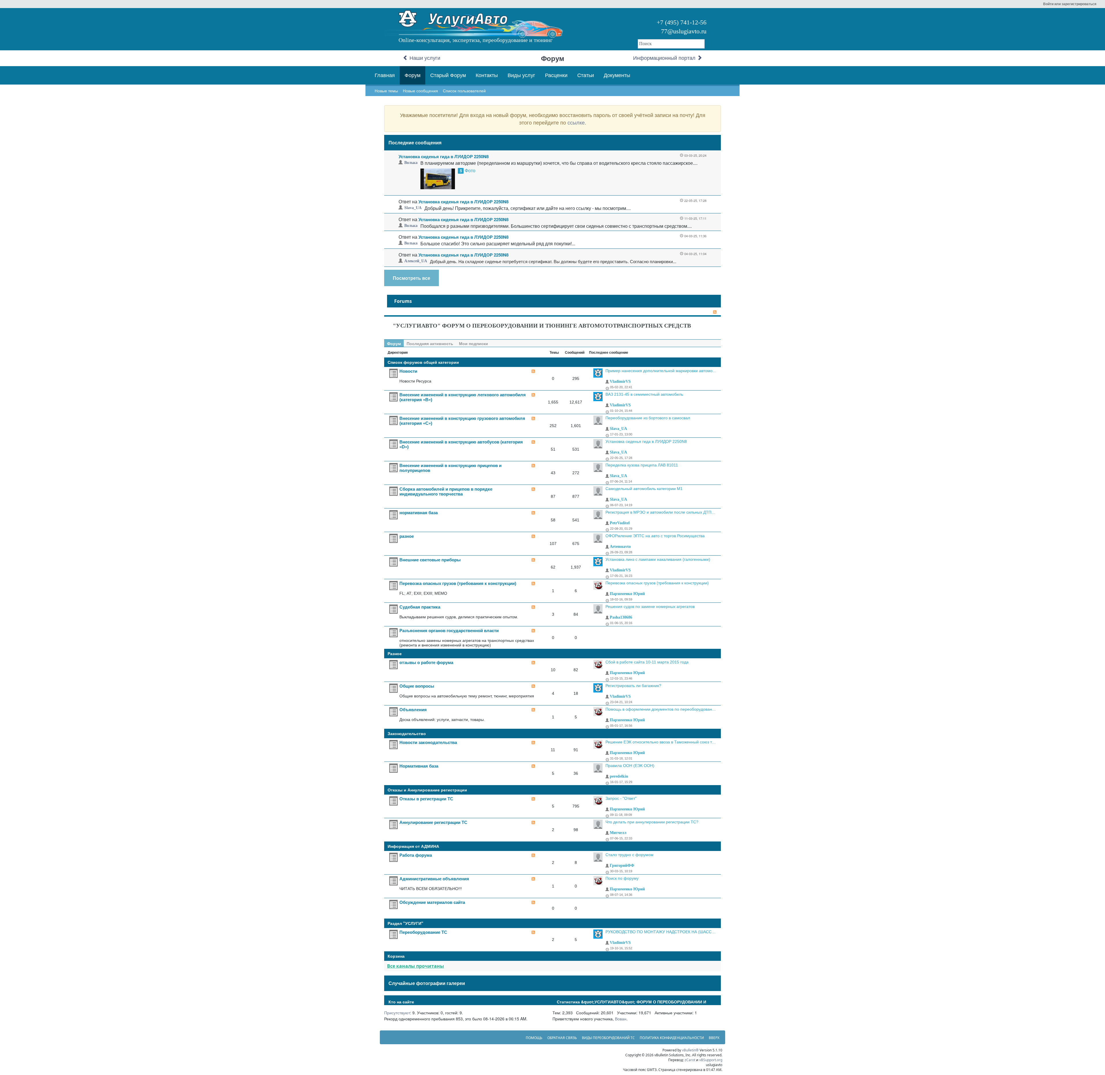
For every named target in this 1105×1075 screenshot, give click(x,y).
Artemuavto (620, 546)
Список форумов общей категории (423, 362)
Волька (411, 162)
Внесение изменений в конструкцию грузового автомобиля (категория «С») (462, 421)
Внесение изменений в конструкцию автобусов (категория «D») (461, 444)
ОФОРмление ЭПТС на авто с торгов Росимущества (655, 535)
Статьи (585, 75)
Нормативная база (418, 766)
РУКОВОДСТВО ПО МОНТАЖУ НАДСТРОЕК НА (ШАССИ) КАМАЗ (661, 931)
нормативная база (418, 512)
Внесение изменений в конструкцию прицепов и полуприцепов (450, 468)
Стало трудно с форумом (629, 854)
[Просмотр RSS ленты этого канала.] (713, 312)
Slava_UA (413, 208)
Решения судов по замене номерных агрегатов (650, 606)
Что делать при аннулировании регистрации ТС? (651, 822)
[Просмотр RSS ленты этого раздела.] (533, 371)
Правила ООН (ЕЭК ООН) (629, 765)
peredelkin (619, 776)
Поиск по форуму (622, 878)
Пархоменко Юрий (627, 594)
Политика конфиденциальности (672, 1037)
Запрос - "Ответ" (621, 798)
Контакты (487, 75)
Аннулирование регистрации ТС (433, 822)
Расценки (556, 75)
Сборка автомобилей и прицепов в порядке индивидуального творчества (445, 491)
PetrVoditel (620, 523)
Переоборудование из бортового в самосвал (647, 418)
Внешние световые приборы (430, 559)
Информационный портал (665, 58)
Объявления (413, 709)
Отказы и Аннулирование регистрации (427, 790)
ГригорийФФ (622, 865)
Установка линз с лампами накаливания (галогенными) (657, 559)
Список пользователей (464, 91)
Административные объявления (434, 878)
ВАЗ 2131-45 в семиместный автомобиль (644, 394)
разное (406, 536)
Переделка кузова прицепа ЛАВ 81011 (641, 465)
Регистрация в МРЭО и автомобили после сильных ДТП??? (661, 512)
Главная (385, 75)
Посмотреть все (411, 278)
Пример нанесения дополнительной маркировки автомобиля (661, 370)
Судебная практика (419, 607)
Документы (617, 75)
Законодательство (407, 733)
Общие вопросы (416, 686)
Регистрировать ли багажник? (633, 685)
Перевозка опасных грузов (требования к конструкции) (457, 583)
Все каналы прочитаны (415, 966)
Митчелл (618, 833)
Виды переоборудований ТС (608, 1037)
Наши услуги (424, 58)
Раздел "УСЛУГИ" (405, 923)
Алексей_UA (415, 261)
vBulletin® (690, 1050)
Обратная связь (562, 1037)
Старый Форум (448, 75)
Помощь (534, 1037)
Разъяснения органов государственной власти (449, 630)
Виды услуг (521, 75)
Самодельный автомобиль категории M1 (644, 488)
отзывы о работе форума (426, 662)
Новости (408, 371)
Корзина (396, 956)
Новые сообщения (420, 91)
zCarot (690, 1059)
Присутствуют (397, 1012)
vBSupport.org (710, 1059)
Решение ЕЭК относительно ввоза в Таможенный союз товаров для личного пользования (661, 742)
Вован (620, 1019)
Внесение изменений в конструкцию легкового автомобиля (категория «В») (462, 397)
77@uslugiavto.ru (683, 31)
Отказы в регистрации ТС (426, 798)
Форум (412, 75)
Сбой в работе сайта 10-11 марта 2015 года (647, 662)
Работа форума (415, 855)
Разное (395, 653)
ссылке (576, 122)
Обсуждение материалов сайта (432, 902)
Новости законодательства (428, 742)
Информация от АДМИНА (413, 846)
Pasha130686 (621, 617)
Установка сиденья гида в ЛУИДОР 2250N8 (444, 156)
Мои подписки (473, 343)
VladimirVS (620, 381)
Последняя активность (430, 343)
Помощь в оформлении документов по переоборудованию (661, 709)
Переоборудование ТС (423, 932)
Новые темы (386, 91)
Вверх (714, 1037)
